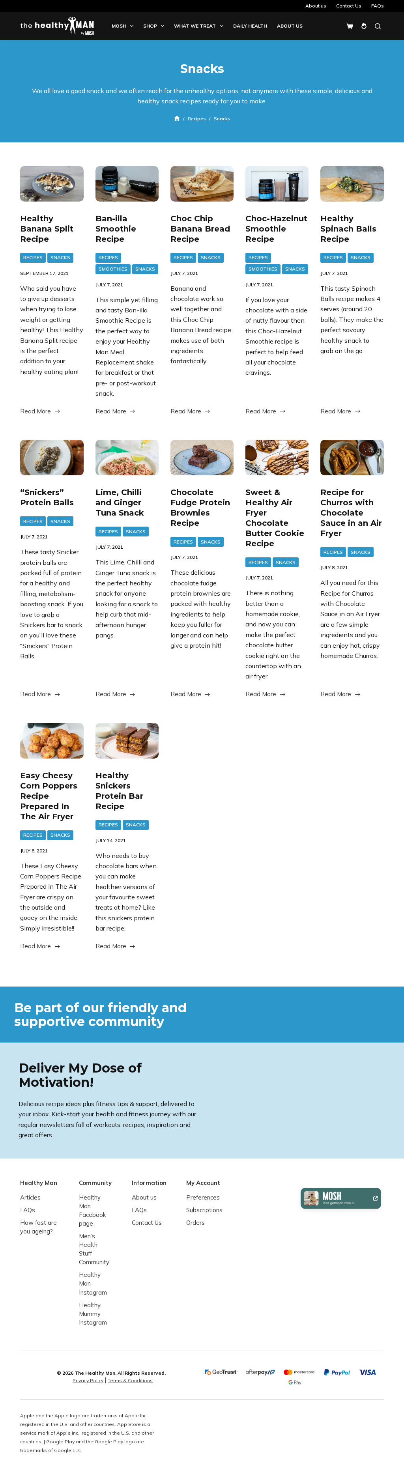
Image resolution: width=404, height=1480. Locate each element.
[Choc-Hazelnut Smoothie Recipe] (277, 184)
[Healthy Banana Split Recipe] (51, 184)
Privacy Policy (88, 1381)
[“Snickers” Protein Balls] (51, 457)
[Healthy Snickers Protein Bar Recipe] (127, 741)
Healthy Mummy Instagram (93, 1313)
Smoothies (113, 269)
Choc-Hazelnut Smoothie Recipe (276, 229)
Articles (30, 1197)
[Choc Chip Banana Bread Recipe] (202, 184)
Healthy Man (38, 1183)
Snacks (60, 257)
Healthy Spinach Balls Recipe (348, 229)
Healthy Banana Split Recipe (46, 229)
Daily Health (250, 26)
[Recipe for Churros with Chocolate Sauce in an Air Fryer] (351, 457)
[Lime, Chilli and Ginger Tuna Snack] (127, 457)
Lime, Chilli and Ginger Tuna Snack (119, 503)
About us (315, 6)
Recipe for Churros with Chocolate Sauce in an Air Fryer (351, 513)
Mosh (119, 26)
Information (149, 1183)
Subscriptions (204, 1210)
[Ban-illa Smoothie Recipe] (127, 184)
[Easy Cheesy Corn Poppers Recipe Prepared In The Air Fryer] (51, 741)
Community (95, 1183)
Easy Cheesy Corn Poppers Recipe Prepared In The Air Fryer (48, 796)
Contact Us (348, 6)
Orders (195, 1222)
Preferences (203, 1197)
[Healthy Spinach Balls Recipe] (351, 184)
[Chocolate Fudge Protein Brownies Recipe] (202, 457)
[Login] (364, 26)
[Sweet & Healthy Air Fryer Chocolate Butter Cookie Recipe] (277, 457)
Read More (35, 412)
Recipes (33, 257)
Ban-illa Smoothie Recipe (115, 229)
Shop (150, 26)
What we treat (195, 26)
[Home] (177, 118)
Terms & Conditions (130, 1381)
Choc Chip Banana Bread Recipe (200, 229)
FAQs (377, 6)
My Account (203, 1183)
